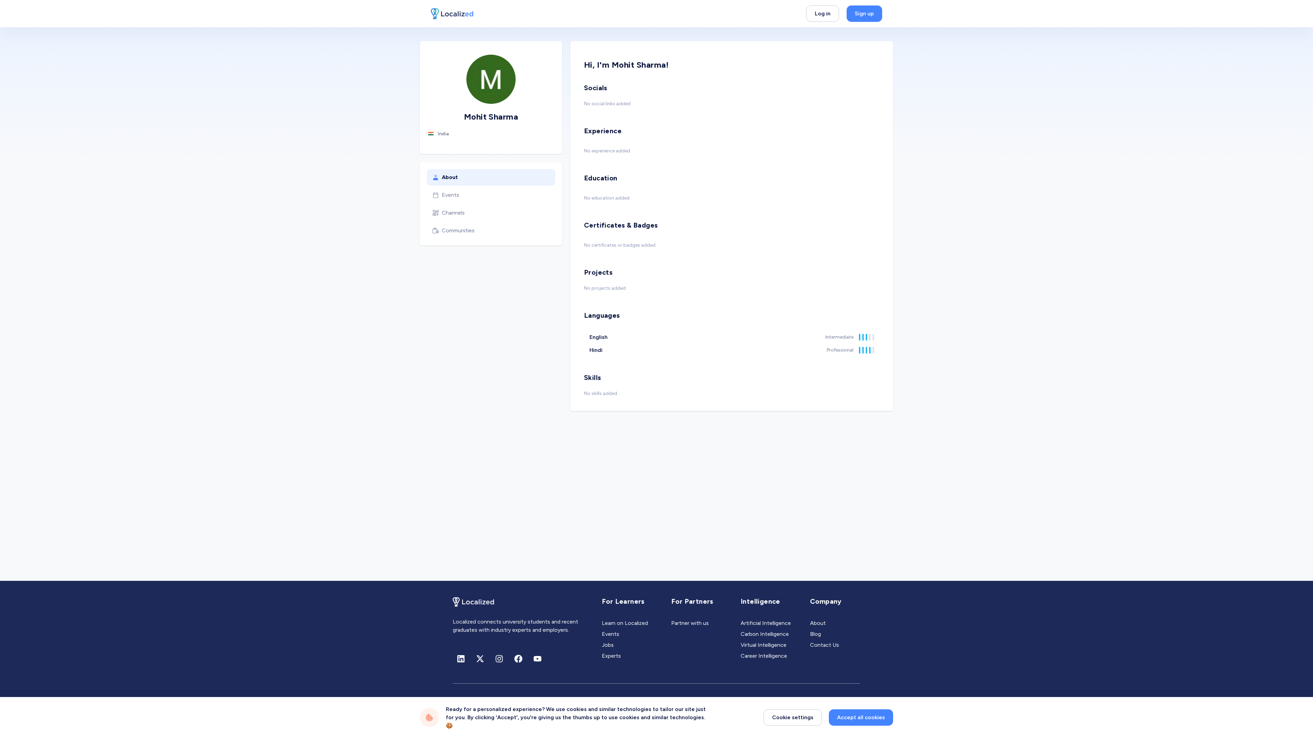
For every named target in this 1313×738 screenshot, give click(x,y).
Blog (815, 634)
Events (450, 195)
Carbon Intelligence (765, 634)
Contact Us (824, 645)
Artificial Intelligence (766, 623)
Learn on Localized (625, 623)
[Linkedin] (461, 659)
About (450, 177)
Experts (611, 656)
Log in (823, 13)
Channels (453, 212)
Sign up (864, 13)
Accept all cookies (861, 717)
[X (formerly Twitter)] (480, 659)
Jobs (608, 645)
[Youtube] (537, 659)
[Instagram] (499, 659)
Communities (458, 230)
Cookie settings (792, 717)
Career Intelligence (764, 656)
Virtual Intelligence (763, 645)
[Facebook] (518, 659)
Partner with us (690, 623)
